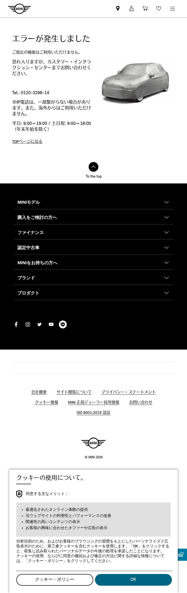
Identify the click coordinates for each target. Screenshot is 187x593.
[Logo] (93, 443)
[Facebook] (16, 324)
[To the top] (93, 167)
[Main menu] (172, 8)
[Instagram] (28, 324)
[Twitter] (39, 324)
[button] (131, 8)
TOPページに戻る (27, 142)
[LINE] (63, 324)
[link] (118, 8)
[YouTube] (51, 324)
